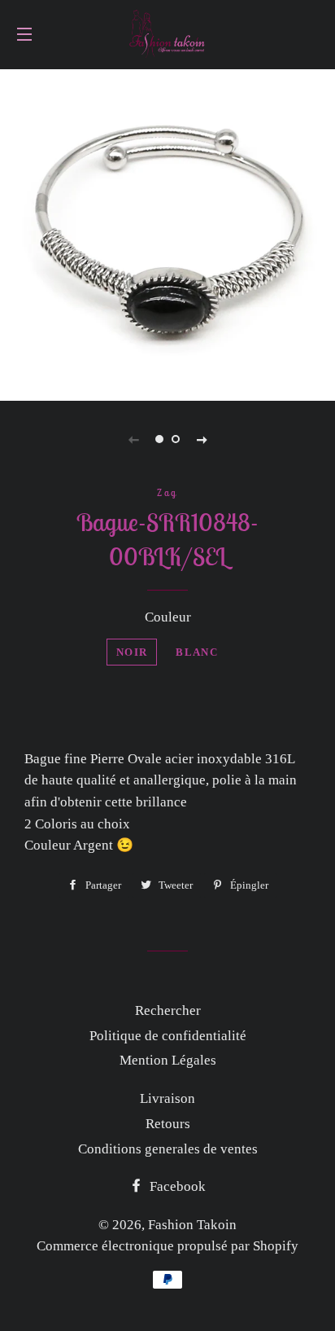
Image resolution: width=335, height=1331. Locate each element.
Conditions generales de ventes (168, 1149)
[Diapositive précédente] (133, 439)
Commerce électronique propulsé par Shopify (167, 1246)
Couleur (168, 617)
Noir (131, 652)
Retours (168, 1123)
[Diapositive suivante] (202, 439)
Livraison (167, 1098)
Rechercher (168, 1010)
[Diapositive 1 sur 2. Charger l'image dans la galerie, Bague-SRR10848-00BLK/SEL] (159, 439)
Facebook (176, 1186)
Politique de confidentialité (167, 1035)
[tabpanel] (167, 233)
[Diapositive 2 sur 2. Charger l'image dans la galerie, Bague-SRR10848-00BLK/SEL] (176, 439)
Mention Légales (168, 1060)
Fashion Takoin (192, 1224)
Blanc (197, 652)
